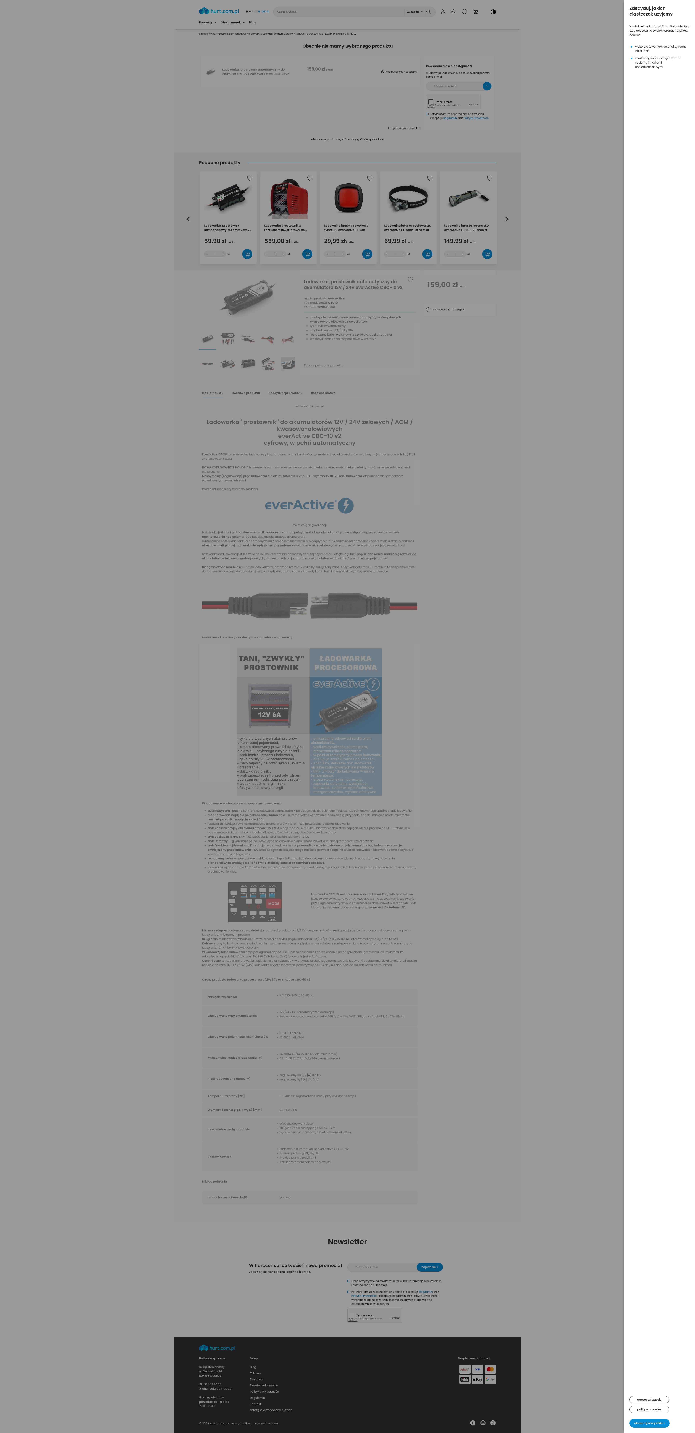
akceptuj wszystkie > (649, 1423)
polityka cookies (649, 1409)
